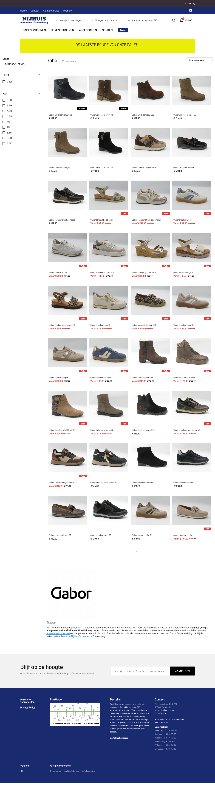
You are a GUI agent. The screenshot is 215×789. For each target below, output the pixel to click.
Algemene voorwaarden (27, 701)
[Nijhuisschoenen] (34, 20)
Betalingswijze (88, 771)
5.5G (9, 132)
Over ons (68, 10)
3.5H (9, 105)
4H (8, 127)
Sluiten (188, 4)
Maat (6, 93)
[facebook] (190, 11)
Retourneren (55, 771)
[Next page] (137, 552)
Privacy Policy (27, 707)
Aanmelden (182, 671)
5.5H (9, 138)
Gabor (10, 81)
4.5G (9, 111)
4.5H (9, 116)
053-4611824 (160, 713)
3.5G (9, 100)
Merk (6, 75)
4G (8, 121)
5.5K (9, 143)
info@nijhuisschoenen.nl (165, 710)
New (123, 30)
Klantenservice (51, 10)
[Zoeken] (174, 20)
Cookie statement (72, 771)
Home (23, 10)
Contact (35, 10)
